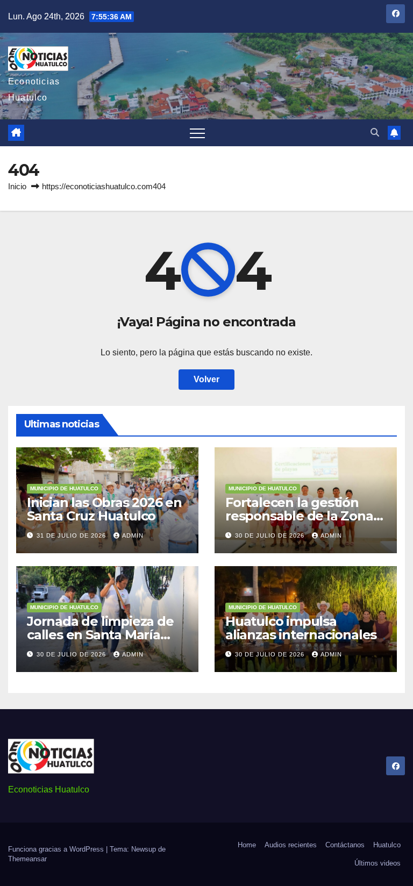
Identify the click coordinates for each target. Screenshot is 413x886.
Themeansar (27, 859)
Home (247, 845)
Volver (206, 379)
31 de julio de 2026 (72, 535)
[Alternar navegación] (197, 133)
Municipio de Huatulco (64, 488)
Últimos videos (377, 863)
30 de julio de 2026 (271, 535)
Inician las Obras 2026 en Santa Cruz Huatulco (104, 509)
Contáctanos (345, 845)
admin (133, 535)
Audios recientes (291, 845)
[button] (375, 132)
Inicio (17, 186)
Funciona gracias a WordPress (57, 849)
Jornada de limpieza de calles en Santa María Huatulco (100, 634)
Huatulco (387, 845)
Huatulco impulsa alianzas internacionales (300, 627)
